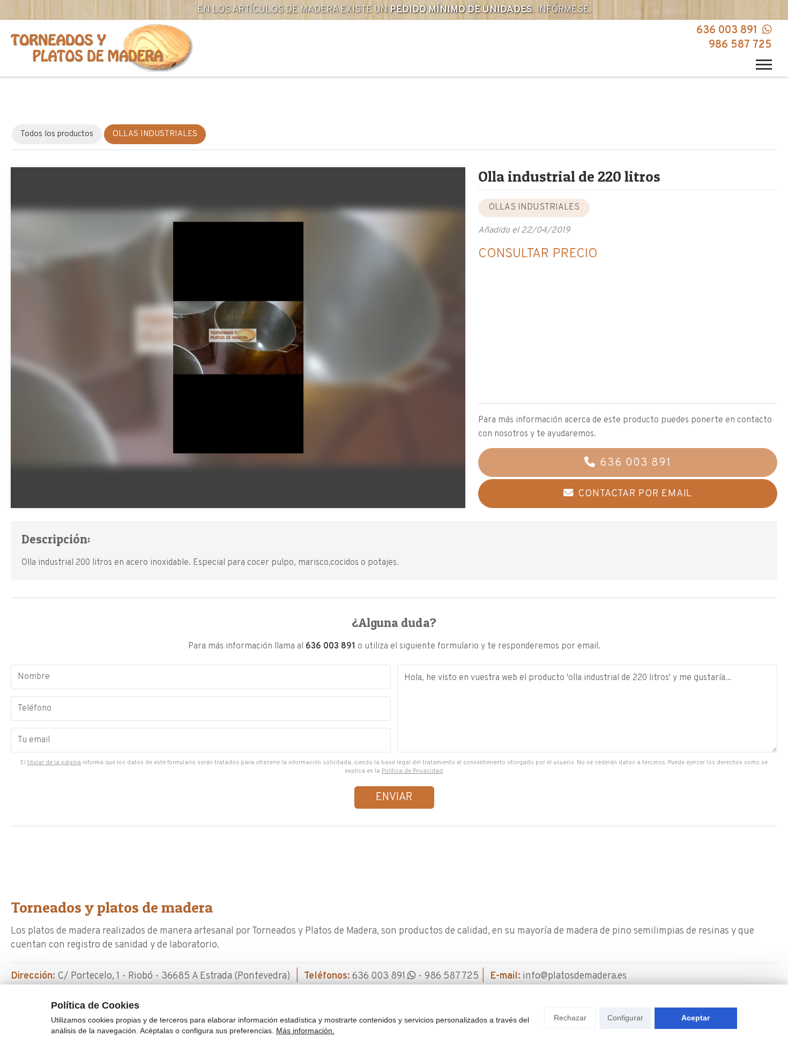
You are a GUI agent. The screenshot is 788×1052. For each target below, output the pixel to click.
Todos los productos (56, 134)
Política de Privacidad (412, 771)
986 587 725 (740, 45)
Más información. (305, 1030)
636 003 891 (726, 31)
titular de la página (54, 762)
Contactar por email (635, 494)
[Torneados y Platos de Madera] (102, 48)
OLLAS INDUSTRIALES (534, 207)
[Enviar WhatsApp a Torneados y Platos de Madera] (766, 31)
